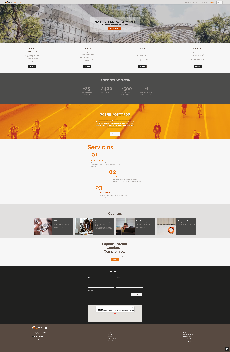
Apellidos (118, 277)
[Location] (33, 333)
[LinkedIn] (46, 328)
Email (89, 284)
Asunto (117, 284)
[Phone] (33, 339)
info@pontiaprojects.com (39, 336)
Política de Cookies (187, 338)
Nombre (90, 277)
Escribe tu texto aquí (90, 290)
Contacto (110, 340)
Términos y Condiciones (188, 334)
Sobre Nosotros (111, 334)
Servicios (110, 336)
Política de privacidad (187, 336)
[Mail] (33, 336)
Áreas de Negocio (112, 338)
